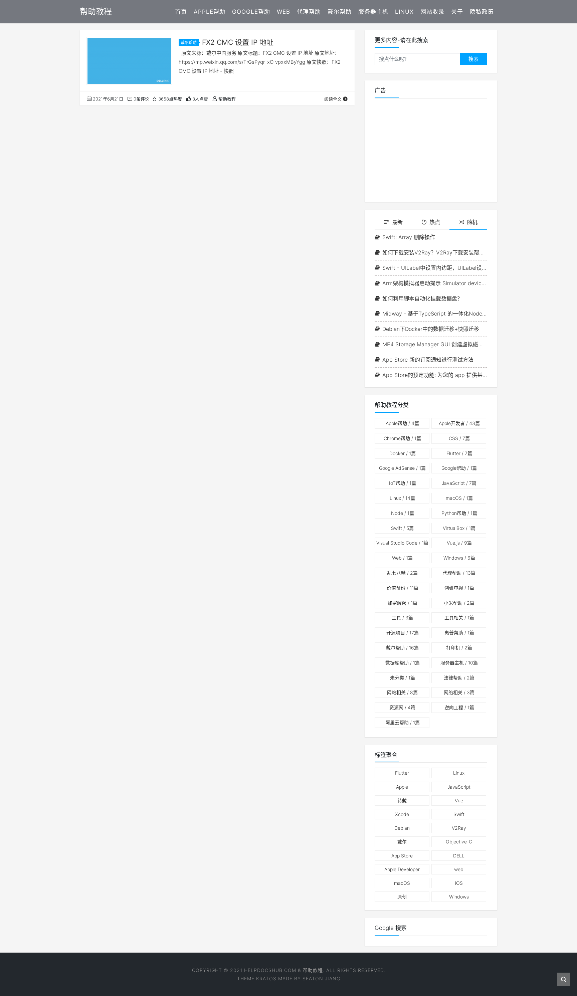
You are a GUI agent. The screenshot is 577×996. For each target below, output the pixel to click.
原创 (402, 897)
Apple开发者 (459, 423)
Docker (402, 453)
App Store (402, 855)
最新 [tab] (397, 222)
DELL (458, 855)
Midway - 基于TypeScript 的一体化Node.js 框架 (434, 313)
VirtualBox (459, 528)
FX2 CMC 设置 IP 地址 (237, 42)
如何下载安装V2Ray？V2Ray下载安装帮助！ (434, 252)
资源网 (402, 707)
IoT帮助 (402, 483)
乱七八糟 (402, 573)
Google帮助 (251, 11)
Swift (402, 528)
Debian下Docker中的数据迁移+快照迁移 (430, 329)
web (458, 869)
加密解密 (402, 603)
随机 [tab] (472, 222)
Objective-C (459, 841)
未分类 (402, 677)
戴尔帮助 (340, 11)
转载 (402, 800)
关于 (457, 11)
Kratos (266, 978)
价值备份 (402, 588)
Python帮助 (459, 513)
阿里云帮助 (402, 722)
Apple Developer (402, 869)
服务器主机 (373, 11)
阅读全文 (333, 99)
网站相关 (402, 692)
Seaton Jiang (321, 978)
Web (283, 11)
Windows (459, 558)
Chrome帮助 (402, 438)
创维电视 (459, 588)
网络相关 (459, 692)
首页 (181, 11)
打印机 (459, 647)
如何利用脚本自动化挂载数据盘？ (422, 298)
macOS (459, 498)
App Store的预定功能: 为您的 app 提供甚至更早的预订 (434, 375)
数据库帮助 (402, 662)
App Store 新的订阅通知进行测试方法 (427, 359)
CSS (459, 438)
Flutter (459, 453)
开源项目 (402, 632)
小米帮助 (459, 603)
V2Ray (459, 828)
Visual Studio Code (402, 543)
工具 (402, 617)
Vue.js (459, 543)
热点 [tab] (434, 222)
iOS (459, 883)
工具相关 (459, 617)
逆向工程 (459, 707)
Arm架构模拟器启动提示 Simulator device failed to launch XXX (434, 283)
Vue (459, 800)
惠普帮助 (459, 632)
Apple (402, 787)
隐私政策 (482, 11)
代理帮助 (309, 11)
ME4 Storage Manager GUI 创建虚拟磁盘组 (434, 344)
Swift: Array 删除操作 (408, 237)
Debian (402, 828)
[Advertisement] (431, 150)
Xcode (402, 814)
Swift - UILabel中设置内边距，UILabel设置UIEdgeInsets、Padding (434, 267)
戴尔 (402, 841)
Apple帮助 (209, 11)
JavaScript (459, 483)
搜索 (473, 59)
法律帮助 (459, 677)
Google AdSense (402, 468)
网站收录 (432, 11)
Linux (404, 11)
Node (402, 513)
